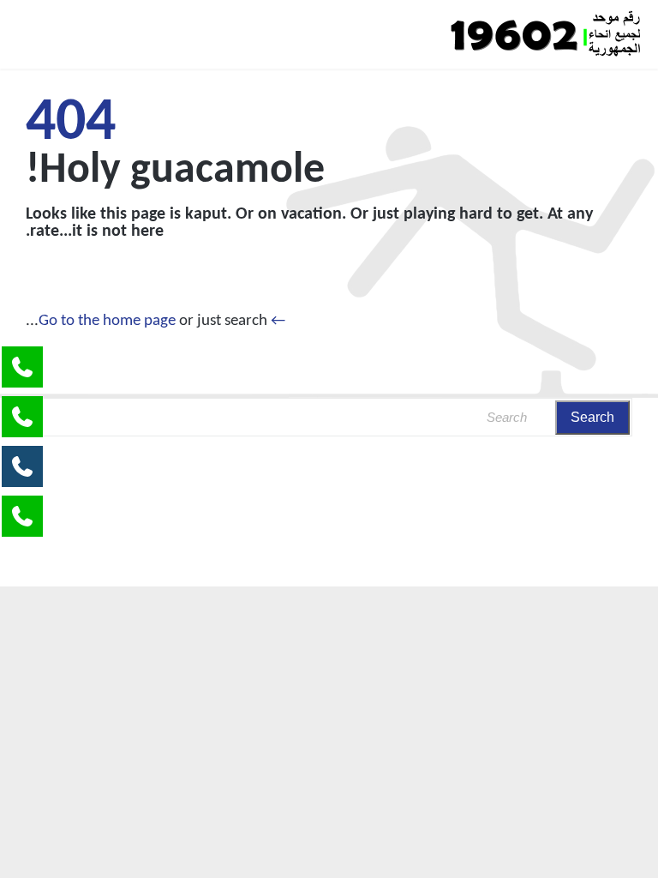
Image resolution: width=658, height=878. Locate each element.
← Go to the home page (162, 321)
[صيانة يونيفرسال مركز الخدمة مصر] (544, 34)
